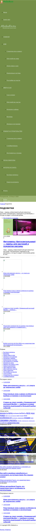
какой (17, 415)
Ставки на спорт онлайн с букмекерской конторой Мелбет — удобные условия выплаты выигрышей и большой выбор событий (16, 449)
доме (6, 415)
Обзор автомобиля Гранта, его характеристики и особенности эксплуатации (12, 488)
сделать (13, 420)
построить (14, 418)
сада (32, 418)
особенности (6, 418)
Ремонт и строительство (12, 131)
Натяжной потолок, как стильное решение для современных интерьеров (17, 462)
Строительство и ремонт (14, 51)
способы (19, 420)
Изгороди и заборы (13, 109)
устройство (3, 423)
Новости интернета (13, 182)
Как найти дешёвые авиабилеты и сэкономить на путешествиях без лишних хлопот (16, 475)
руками (27, 418)
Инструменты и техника (14, 153)
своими (4, 420)
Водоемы (10, 116)
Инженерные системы (14, 73)
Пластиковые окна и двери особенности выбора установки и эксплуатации (18, 291)
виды (10, 413)
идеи (9, 415)
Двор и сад (7, 87)
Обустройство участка (13, 102)
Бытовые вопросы (12, 175)
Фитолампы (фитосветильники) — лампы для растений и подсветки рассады (19, 243)
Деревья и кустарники (13, 124)
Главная (2, 204)
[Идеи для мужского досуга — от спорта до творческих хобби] (12, 271)
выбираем (16, 413)
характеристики (13, 423)
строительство (31, 420)
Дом (4, 44)
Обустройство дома (13, 58)
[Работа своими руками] (6, 3)
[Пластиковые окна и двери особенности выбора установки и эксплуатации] (12, 289)
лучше (21, 415)
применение (21, 418)
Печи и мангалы (9, 160)
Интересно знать (9, 167)
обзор (25, 415)
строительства (25, 420)
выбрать (22, 413)
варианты (4, 413)
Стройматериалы (12, 145)
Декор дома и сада (12, 66)
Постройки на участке (13, 80)
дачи (33, 413)
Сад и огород (11, 95)
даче (28, 413)
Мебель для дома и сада (11, 364)
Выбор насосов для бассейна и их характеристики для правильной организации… (19, 344)
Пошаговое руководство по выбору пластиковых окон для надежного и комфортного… (18, 326)
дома (2, 415)
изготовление (13, 415)
